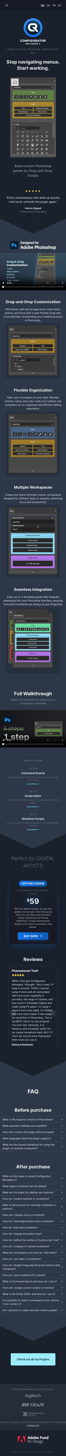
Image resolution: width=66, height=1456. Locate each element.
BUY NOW (31, 936)
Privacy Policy (47, 1452)
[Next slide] (53, 1013)
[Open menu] (7, 5)
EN (42, 5)
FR (54, 5)
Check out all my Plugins (33, 1359)
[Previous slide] (13, 1013)
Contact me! (33, 1425)
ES (59, 5)
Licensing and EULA (29, 1452)
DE (48, 5)
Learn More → (33, 784)
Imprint (15, 1452)
